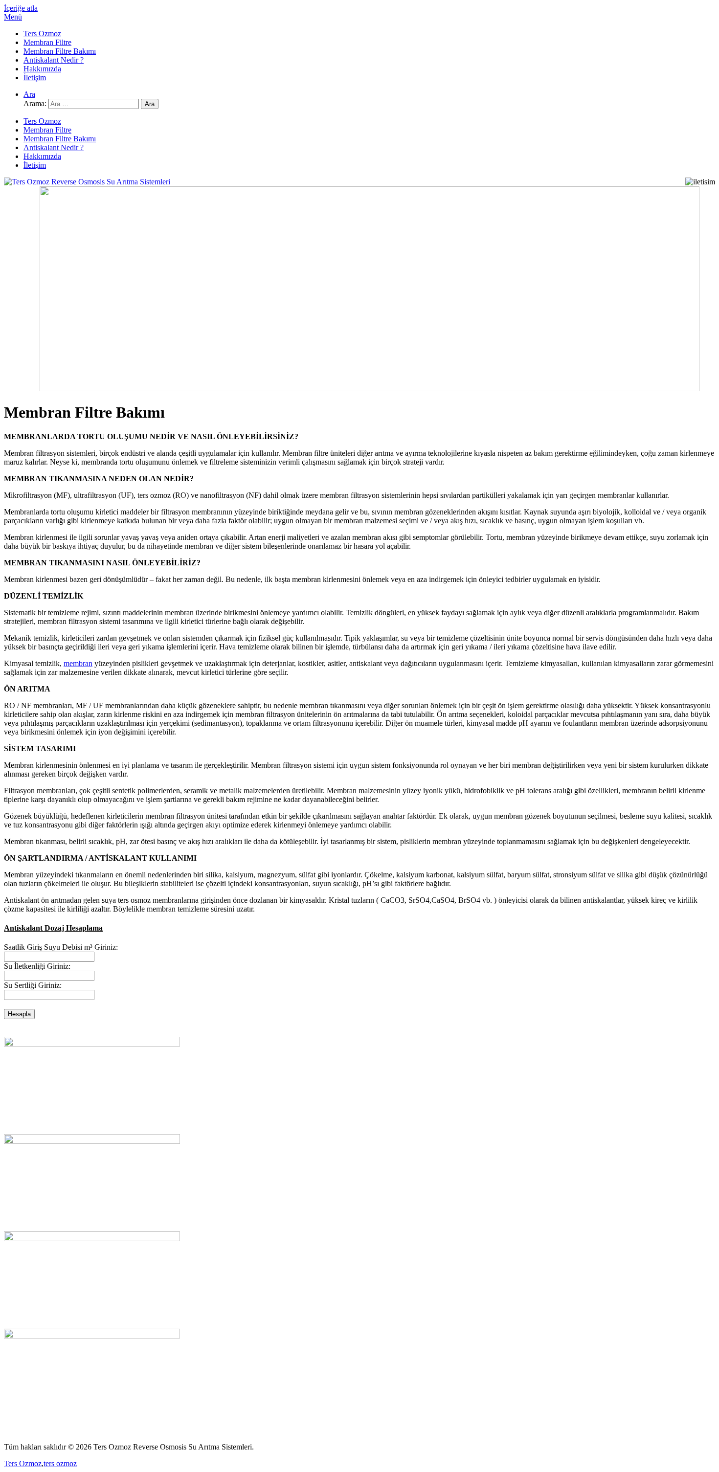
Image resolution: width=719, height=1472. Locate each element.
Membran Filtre (47, 42)
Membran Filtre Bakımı (59, 51)
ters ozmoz (60, 1463)
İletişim (34, 77)
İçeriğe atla (21, 8)
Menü (13, 17)
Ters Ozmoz (42, 33)
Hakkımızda (42, 69)
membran (78, 663)
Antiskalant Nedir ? (53, 60)
